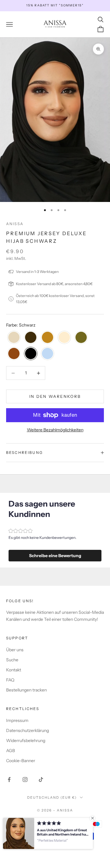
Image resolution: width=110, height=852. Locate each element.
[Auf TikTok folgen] (41, 779)
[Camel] (47, 337)
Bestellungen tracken (26, 690)
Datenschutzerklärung (27, 730)
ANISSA (15, 223)
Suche (12, 660)
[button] (55, 555)
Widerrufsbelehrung (25, 740)
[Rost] (14, 353)
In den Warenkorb (55, 396)
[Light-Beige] (64, 337)
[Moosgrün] (81, 337)
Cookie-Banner (20, 760)
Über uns (15, 649)
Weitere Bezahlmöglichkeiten (55, 430)
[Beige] (14, 337)
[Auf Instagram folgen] (25, 779)
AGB (10, 750)
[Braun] (30, 337)
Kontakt (13, 670)
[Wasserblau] (47, 353)
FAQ (10, 680)
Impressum (17, 720)
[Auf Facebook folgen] (9, 779)
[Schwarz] (30, 353)
